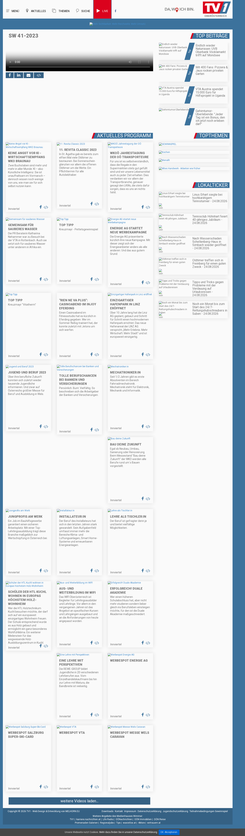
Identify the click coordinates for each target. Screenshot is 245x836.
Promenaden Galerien (86, 822)
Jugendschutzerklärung (175, 811)
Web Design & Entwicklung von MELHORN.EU (56, 811)
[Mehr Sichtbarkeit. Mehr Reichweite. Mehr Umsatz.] (118, 24)
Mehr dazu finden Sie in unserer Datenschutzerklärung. (128, 832)
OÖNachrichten (124, 819)
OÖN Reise (160, 819)
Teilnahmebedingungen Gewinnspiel (208, 811)
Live (105, 11)
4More (141, 822)
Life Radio (108, 819)
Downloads (108, 811)
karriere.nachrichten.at (88, 819)
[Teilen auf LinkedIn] (18, 75)
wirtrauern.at (154, 822)
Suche (85, 11)
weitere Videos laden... (79, 801)
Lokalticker (213, 185)
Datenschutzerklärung (149, 811)
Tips (118, 822)
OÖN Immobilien (143, 819)
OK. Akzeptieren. (169, 832)
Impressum (130, 811)
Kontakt (119, 811)
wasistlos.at (129, 822)
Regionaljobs (107, 822)
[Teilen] (28, 75)
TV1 (72, 819)
